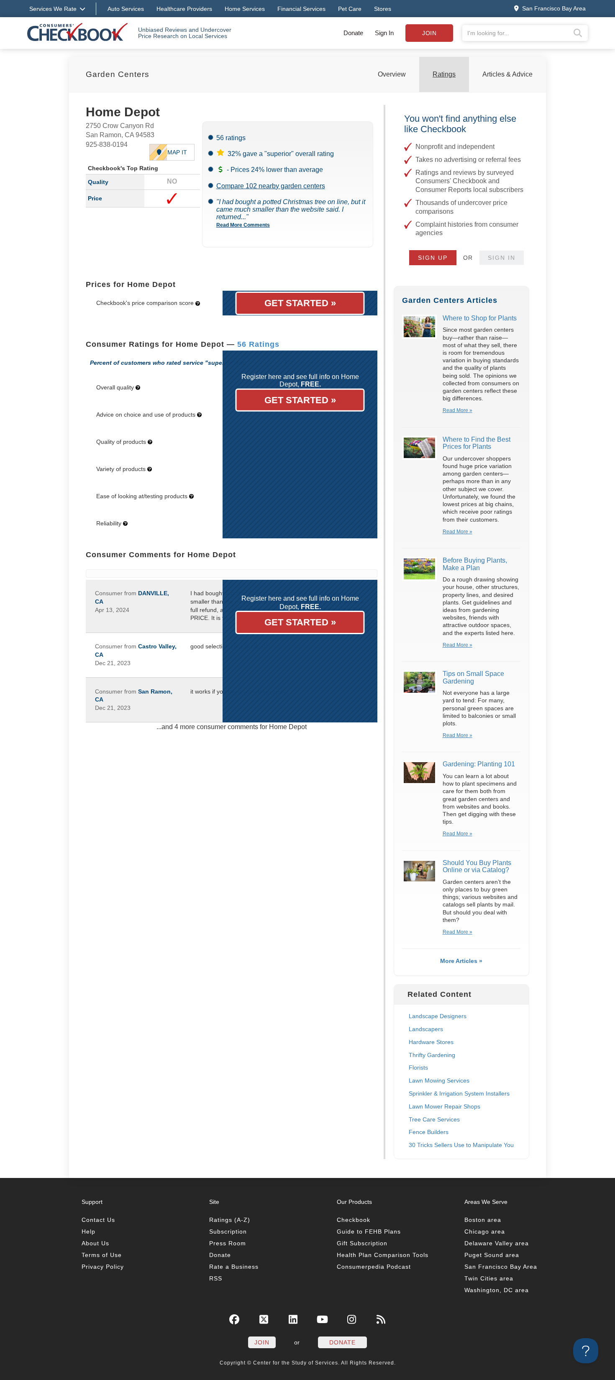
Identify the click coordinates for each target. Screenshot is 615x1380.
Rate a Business (234, 1266)
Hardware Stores (431, 1042)
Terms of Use (102, 1255)
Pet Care (349, 8)
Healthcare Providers (184, 8)
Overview (392, 74)
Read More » (457, 410)
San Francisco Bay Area (500, 1266)
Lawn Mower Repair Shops (444, 1106)
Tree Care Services (434, 1119)
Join (429, 33)
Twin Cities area (488, 1278)
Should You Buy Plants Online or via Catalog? (477, 866)
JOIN (261, 1342)
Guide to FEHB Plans (369, 1231)
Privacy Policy (103, 1266)
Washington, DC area (496, 1290)
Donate (353, 32)
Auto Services (126, 8)
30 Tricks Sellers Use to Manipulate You (461, 1145)
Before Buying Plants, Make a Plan (475, 564)
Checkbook (353, 1219)
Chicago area (484, 1231)
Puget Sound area (491, 1255)
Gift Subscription (362, 1243)
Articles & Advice (507, 74)
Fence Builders (428, 1132)
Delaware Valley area (496, 1243)
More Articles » (461, 961)
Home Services (245, 8)
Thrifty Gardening (432, 1055)
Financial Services (301, 8)
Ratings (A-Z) (229, 1219)
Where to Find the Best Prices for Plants (476, 443)
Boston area (482, 1219)
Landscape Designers (437, 1016)
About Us (95, 1243)
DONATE (342, 1342)
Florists (418, 1067)
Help (88, 1231)
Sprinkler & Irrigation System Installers (459, 1093)
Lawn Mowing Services (439, 1080)
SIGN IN (501, 257)
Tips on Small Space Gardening (473, 677)
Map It (177, 152)
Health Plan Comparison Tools (382, 1255)
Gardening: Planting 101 (479, 764)
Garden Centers (117, 74)
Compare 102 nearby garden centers (270, 185)
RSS (215, 1278)
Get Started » (300, 303)
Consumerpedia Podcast (374, 1266)
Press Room (227, 1243)
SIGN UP (433, 257)
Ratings (444, 74)
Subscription (228, 1231)
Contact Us (98, 1219)
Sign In (384, 32)
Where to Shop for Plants (480, 318)
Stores (382, 8)
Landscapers (426, 1029)
